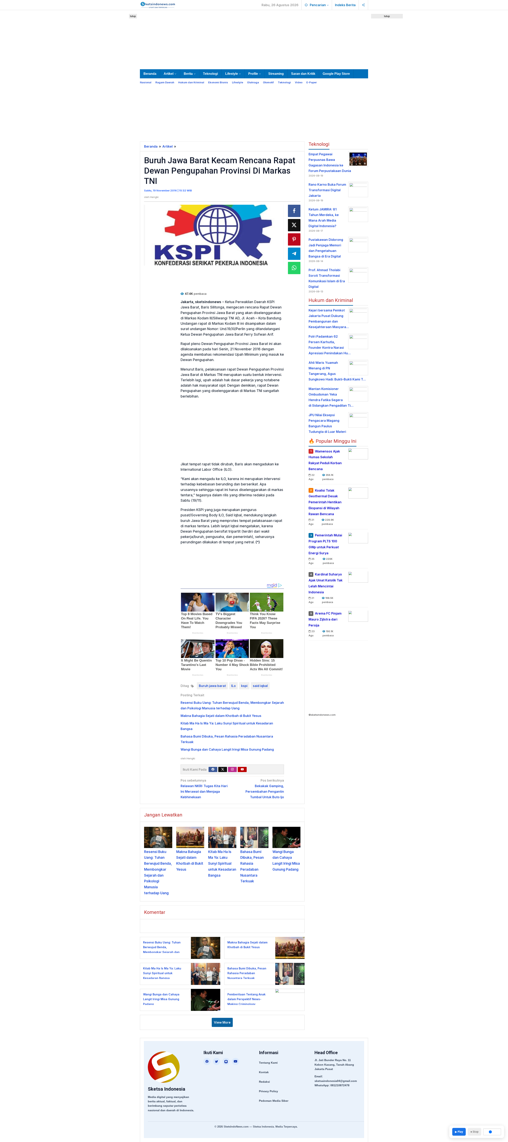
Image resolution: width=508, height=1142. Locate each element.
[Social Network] (363, 5)
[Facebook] (213, 769)
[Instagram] (232, 769)
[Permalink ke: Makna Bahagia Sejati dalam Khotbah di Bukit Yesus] (190, 837)
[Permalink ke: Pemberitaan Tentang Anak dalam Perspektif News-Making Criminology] (288, 999)
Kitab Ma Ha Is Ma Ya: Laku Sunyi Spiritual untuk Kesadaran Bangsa (222, 863)
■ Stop (474, 1131)
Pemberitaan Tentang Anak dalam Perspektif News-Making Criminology (246, 999)
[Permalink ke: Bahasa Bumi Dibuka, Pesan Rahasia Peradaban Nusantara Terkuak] (254, 837)
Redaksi (264, 1081)
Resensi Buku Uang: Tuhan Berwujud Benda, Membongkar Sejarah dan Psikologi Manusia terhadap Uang (162, 952)
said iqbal (260, 686)
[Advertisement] (254, 39)
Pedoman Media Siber (273, 1100)
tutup (133, 16)
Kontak (264, 1072)
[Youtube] (242, 769)
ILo (233, 686)
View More (222, 1022)
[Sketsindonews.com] (157, 5)
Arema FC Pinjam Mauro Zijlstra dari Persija (325, 619)
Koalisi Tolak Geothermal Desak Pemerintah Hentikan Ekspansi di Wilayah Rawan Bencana (325, 502)
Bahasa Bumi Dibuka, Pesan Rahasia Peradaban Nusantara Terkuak (246, 973)
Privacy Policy (268, 1091)
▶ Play (459, 1131)
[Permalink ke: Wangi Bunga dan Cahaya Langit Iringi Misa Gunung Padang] (286, 837)
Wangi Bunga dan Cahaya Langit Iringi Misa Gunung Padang (227, 749)
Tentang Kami (268, 1062)
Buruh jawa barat (212, 686)
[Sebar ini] (294, 211)
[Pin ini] (294, 239)
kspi (244, 686)
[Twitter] (222, 769)
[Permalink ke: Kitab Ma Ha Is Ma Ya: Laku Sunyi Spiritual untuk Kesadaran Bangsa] (222, 837)
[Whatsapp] (294, 268)
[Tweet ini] (294, 225)
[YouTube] (235, 1061)
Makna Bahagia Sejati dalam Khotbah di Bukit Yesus (221, 716)
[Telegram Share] (294, 254)
